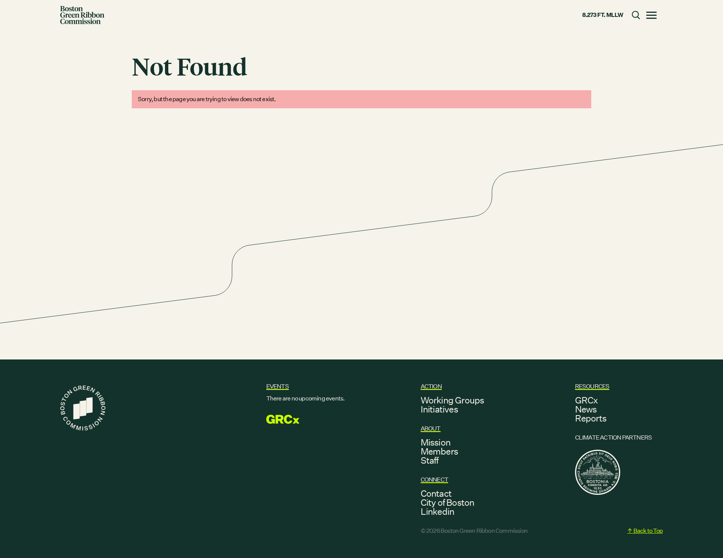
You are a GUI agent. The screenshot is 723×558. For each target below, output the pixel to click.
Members (439, 451)
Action (431, 386)
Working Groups (452, 400)
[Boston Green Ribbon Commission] (82, 15)
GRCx (586, 400)
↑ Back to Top (645, 531)
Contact (436, 493)
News (586, 409)
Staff (430, 460)
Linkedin (438, 511)
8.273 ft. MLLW (602, 14)
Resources (592, 386)
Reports (590, 418)
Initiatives (439, 409)
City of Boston (447, 502)
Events (277, 386)
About (431, 428)
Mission (435, 442)
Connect (434, 479)
